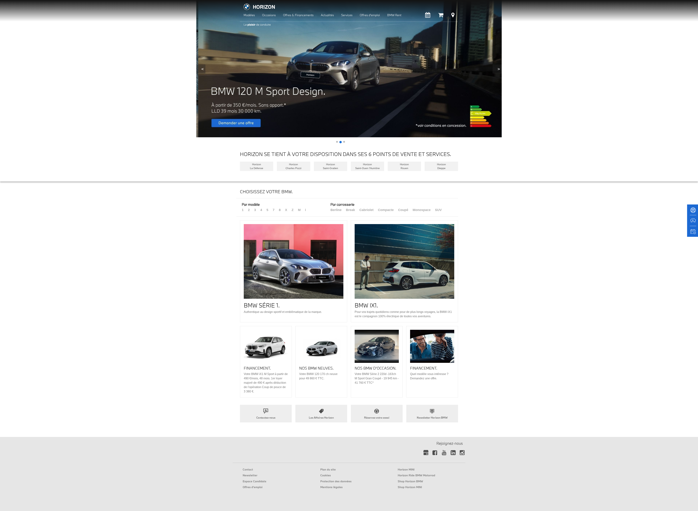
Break (350, 210)
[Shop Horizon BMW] (440, 16)
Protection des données (336, 481)
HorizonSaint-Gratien (330, 166)
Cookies (325, 475)
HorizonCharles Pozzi (293, 166)
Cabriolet (366, 210)
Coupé (403, 210)
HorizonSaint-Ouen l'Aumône (367, 166)
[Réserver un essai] (692, 211)
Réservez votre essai (376, 417)
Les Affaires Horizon (321, 417)
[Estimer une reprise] (692, 222)
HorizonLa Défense (256, 166)
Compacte (386, 210)
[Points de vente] (452, 16)
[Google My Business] (426, 453)
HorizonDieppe (441, 166)
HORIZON (264, 7)
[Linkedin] (453, 453)
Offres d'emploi (252, 487)
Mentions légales (331, 487)
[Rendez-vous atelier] (427, 16)
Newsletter (250, 475)
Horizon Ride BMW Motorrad (416, 475)
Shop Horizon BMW (410, 481)
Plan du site (328, 469)
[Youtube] (444, 453)
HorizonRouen (404, 166)
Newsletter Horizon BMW (432, 417)
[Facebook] (435, 453)
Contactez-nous (265, 417)
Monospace (422, 210)
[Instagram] (462, 453)
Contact (248, 469)
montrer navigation (243, 3)
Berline (336, 210)
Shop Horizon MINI (410, 487)
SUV (438, 210)
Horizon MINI (406, 469)
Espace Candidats (254, 481)
